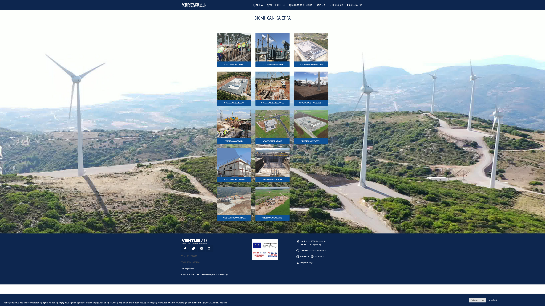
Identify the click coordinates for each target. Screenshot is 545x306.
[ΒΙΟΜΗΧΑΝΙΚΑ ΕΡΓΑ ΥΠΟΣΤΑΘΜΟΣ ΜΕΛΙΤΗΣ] (272, 201)
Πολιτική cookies (187, 269)
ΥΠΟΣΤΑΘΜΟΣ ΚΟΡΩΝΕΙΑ (272, 64)
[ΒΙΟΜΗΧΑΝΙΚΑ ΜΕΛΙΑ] (272, 124)
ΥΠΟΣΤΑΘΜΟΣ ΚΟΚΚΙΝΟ (234, 64)
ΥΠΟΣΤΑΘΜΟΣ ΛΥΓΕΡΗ (310, 141)
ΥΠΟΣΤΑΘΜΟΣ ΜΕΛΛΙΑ (272, 141)
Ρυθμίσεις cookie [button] (477, 300)
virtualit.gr (224, 275)
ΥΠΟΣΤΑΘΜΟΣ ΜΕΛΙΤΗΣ (272, 217)
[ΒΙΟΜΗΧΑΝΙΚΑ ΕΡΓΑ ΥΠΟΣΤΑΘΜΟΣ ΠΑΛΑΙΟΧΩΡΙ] (311, 86)
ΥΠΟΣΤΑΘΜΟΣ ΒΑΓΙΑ (234, 141)
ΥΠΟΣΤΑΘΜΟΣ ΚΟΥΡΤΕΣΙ (234, 179)
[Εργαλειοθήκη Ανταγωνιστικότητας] (265, 249)
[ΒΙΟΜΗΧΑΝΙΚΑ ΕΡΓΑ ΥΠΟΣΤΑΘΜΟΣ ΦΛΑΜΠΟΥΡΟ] (311, 47)
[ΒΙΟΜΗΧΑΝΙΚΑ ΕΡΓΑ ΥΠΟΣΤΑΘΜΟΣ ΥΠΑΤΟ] (272, 162)
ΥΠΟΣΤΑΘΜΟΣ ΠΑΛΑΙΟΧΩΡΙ (310, 102)
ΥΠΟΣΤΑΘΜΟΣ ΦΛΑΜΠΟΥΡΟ (311, 64)
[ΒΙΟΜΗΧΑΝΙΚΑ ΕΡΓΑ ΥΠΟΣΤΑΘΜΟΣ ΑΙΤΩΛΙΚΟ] (234, 86)
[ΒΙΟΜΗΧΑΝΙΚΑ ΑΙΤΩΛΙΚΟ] (272, 86)
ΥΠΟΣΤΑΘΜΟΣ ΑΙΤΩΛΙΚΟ (234, 102)
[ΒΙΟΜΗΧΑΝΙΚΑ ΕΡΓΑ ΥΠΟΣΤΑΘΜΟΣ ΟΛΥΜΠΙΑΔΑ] (234, 201)
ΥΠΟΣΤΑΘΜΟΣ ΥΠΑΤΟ (272, 179)
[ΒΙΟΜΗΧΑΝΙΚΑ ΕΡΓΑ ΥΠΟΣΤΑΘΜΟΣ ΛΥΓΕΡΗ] (311, 124)
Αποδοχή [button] (493, 300)
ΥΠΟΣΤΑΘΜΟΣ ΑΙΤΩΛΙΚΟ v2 (272, 102)
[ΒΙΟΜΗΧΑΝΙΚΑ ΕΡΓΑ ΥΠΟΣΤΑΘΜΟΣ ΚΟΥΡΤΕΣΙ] (234, 162)
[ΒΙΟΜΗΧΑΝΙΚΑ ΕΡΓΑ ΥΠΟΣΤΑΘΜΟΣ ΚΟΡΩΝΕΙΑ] (272, 47)
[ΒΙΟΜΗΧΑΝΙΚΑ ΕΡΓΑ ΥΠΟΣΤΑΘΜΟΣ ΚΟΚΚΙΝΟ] (234, 47)
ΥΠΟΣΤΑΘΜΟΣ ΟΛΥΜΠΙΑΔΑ (234, 217)
